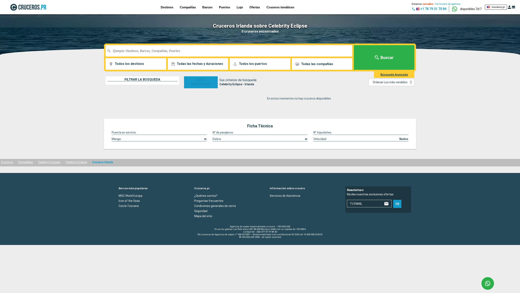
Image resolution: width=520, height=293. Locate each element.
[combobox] (230, 51)
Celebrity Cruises (49, 162)
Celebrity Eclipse (76, 162)
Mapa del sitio (203, 216)
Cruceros (7, 162)
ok (397, 204)
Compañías (25, 162)
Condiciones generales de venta (215, 205)
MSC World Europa (130, 195)
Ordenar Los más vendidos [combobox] (390, 82)
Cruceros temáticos (280, 7)
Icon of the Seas (129, 200)
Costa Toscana (129, 205)
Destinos (167, 7)
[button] (471, 9)
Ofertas (254, 7)
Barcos (207, 7)
